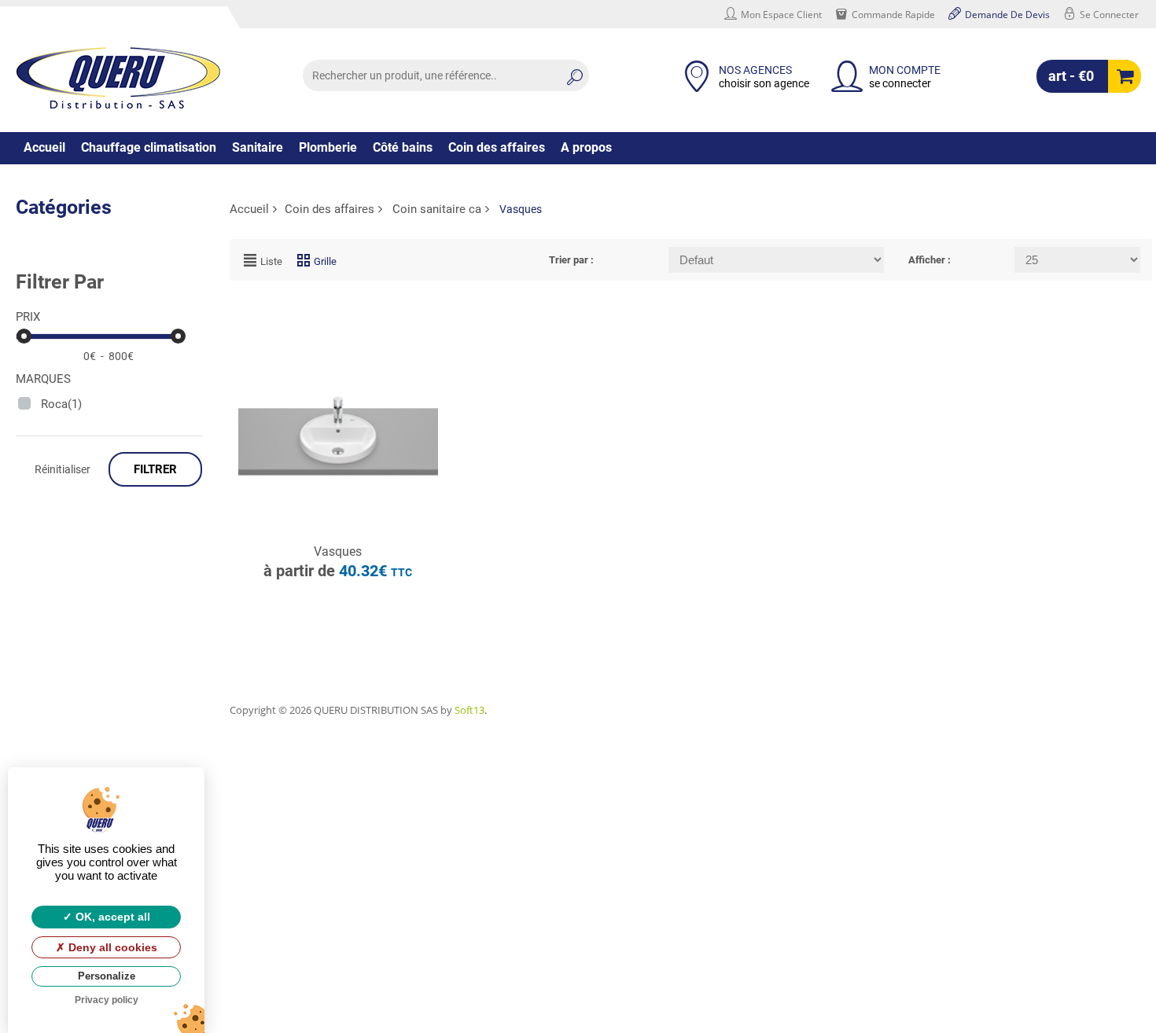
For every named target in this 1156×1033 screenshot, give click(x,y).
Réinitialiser (62, 469)
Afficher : (929, 260)
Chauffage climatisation (148, 147)
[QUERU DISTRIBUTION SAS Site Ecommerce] (118, 77)
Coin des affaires (496, 147)
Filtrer (155, 469)
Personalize (106, 976)
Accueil (44, 147)
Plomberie (328, 147)
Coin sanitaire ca (436, 209)
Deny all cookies (111, 947)
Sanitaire (257, 147)
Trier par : (571, 260)
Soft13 (469, 710)
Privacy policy (106, 999)
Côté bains (403, 147)
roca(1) (61, 404)
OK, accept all (111, 916)
